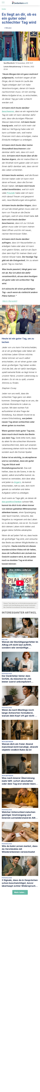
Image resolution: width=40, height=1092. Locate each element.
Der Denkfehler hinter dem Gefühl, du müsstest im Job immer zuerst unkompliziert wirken (16, 679)
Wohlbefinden (7, 741)
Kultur (4, 9)
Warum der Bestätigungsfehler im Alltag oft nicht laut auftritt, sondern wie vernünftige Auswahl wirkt (20, 645)
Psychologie (7, 673)
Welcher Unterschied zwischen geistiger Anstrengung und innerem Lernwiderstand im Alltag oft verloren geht (20, 815)
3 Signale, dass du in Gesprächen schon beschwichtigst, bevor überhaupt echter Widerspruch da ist (20, 883)
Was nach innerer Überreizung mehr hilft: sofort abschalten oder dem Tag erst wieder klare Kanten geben (19, 781)
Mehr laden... (20, 892)
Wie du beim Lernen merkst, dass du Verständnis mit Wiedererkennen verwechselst (20, 849)
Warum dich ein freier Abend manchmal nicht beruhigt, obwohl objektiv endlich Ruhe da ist (20, 747)
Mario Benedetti (9, 301)
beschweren (8, 111)
